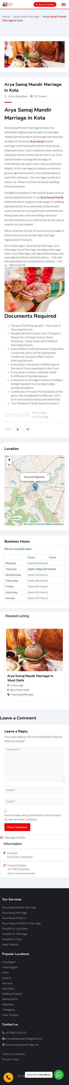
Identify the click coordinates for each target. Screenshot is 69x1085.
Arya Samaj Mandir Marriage (19, 907)
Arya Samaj (37, 141)
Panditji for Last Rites (15, 928)
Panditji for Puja (11, 939)
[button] (35, 486)
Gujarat (6, 977)
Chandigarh (9, 961)
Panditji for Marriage (14, 933)
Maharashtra (10, 999)
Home (6, 16)
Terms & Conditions (13, 1054)
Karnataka (8, 988)
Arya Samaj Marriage (26, 16)
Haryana (7, 983)
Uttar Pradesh (10, 1014)
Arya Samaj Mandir (52, 197)
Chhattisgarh (10, 967)
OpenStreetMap (44, 523)
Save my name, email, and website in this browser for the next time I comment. (32, 817)
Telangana (8, 1009)
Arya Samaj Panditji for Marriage (21, 923)
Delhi (26, 689)
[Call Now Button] (8, 1077)
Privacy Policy (10, 1059)
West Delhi (16, 689)
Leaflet (29, 523)
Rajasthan (8, 1004)
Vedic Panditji (10, 944)
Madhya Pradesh (12, 993)
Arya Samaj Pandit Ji (14, 918)
